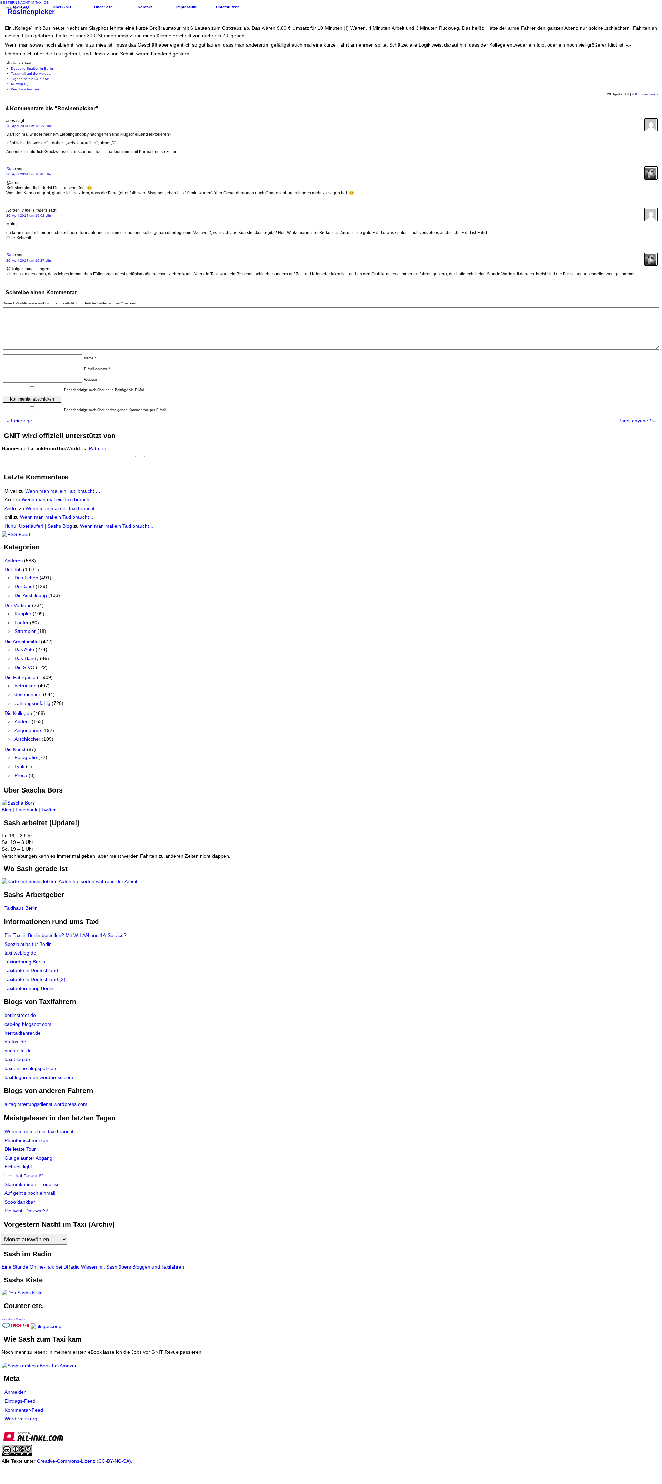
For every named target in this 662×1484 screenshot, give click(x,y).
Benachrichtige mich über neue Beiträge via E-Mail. (105, 390)
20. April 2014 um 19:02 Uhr (28, 216)
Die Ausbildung (30, 595)
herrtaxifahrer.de (22, 1033)
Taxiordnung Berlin (24, 962)
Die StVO (24, 667)
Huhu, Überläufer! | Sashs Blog (38, 526)
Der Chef (24, 586)
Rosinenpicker (31, 12)
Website (90, 379)
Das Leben (26, 578)
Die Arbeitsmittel (22, 641)
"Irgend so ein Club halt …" (32, 79)
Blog (6, 809)
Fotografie (25, 757)
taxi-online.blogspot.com (31, 1068)
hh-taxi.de (15, 1041)
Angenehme (27, 730)
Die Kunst (15, 749)
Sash (11, 168)
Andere (22, 721)
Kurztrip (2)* (20, 84)
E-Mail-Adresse (97, 369)
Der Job (13, 569)
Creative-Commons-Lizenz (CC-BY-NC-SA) (84, 1461)
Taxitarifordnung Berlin (28, 988)
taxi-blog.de (17, 1059)
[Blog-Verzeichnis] (15, 1326)
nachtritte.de (18, 1050)
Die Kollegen (18, 713)
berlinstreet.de (20, 1015)
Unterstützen (228, 7)
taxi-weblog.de (20, 953)
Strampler (25, 631)
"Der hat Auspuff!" (23, 1175)
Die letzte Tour (20, 1149)
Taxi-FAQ (20, 7)
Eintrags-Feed (20, 1401)
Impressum (186, 7)
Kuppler (22, 613)
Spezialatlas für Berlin (28, 944)
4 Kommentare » (645, 94)
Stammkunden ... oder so (32, 1184)
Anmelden (15, 1392)
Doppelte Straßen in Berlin (32, 68)
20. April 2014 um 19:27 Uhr (28, 260)
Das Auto (24, 649)
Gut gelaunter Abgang (28, 1158)
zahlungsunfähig (32, 703)
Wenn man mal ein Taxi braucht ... (41, 1131)
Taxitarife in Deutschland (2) (35, 979)
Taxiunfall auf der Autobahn (33, 73)
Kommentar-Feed (23, 1410)
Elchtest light (18, 1166)
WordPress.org (20, 1418)
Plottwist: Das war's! (26, 1210)
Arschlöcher (27, 739)
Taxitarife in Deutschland (31, 970)
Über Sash (103, 7)
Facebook (26, 809)
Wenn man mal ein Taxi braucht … (62, 491)
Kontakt (145, 7)
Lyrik (19, 766)
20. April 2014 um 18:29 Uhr (28, 126)
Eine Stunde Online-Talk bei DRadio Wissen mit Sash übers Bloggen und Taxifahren (93, 1267)
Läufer (21, 622)
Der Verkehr (17, 605)
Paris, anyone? (636, 420)
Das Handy (26, 658)
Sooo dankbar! (20, 1202)
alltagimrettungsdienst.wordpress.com (45, 1104)
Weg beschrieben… (26, 89)
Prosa (20, 775)
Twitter (48, 809)
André (11, 508)
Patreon (97, 448)
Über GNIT (62, 7)
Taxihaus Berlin (21, 908)
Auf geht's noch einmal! (30, 1193)
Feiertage (19, 420)
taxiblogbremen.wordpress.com (38, 1077)
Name (90, 358)
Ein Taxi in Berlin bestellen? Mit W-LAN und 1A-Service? (65, 935)
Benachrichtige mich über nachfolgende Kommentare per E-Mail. (115, 410)
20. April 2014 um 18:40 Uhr (28, 174)
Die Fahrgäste (20, 677)
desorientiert (28, 694)
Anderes (13, 560)
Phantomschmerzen (26, 1140)
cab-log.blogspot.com (27, 1024)
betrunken (25, 685)
